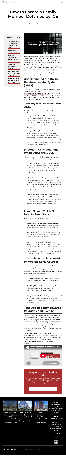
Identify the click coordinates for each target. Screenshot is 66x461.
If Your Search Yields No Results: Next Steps (13, 66)
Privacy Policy (59, 450)
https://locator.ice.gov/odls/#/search (36, 93)
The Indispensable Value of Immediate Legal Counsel (14, 73)
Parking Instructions (10, 423)
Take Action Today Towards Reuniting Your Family (13, 80)
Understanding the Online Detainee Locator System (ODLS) (13, 44)
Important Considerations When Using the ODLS (13, 58)
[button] (62, 2)
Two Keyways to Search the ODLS (13, 51)
